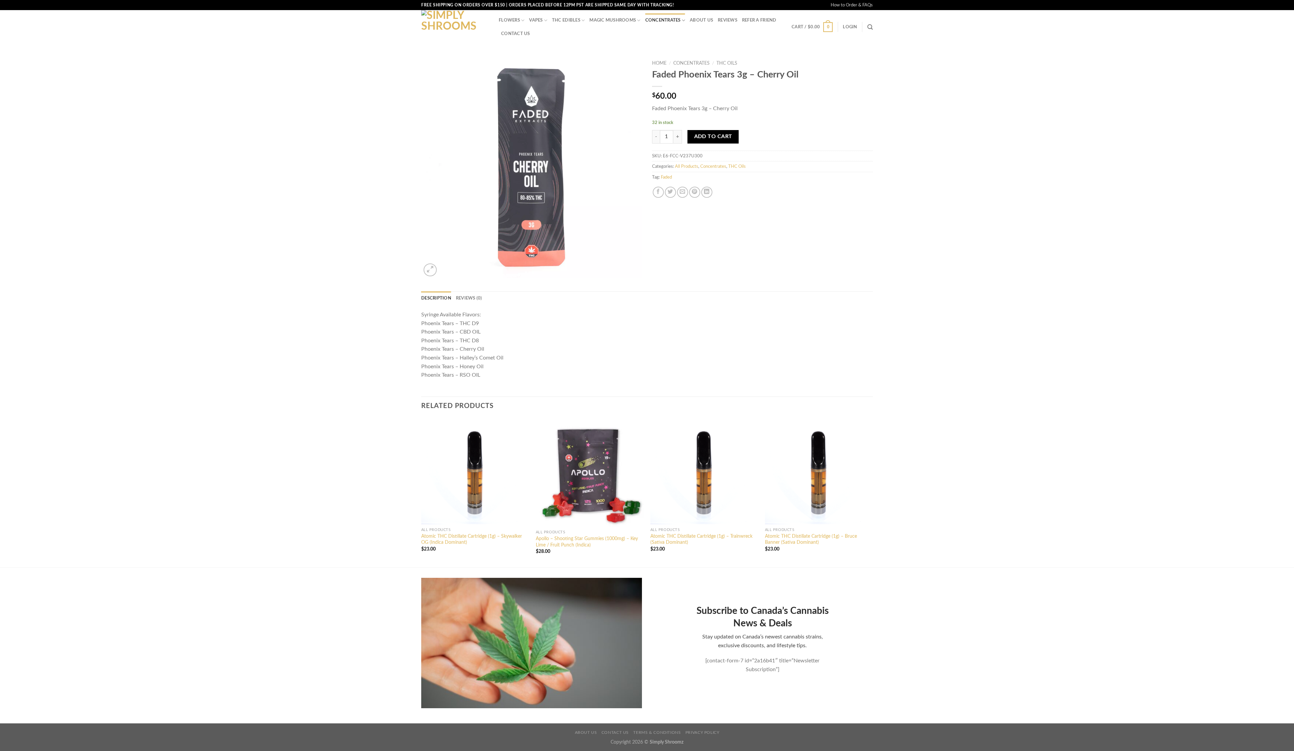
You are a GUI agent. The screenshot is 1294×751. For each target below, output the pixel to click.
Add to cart (713, 136)
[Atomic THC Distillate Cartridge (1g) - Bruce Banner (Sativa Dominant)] (819, 471)
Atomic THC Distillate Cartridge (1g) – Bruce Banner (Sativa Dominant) (811, 539)
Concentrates (663, 20)
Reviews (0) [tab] (469, 298)
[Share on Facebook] (658, 192)
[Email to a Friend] (682, 192)
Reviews (727, 20)
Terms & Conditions (657, 732)
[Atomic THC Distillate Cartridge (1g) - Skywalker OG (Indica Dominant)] (475, 471)
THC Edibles (566, 20)
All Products (686, 166)
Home (659, 63)
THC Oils (726, 63)
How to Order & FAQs (852, 5)
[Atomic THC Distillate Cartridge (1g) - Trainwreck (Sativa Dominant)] (704, 471)
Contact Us (515, 34)
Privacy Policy (702, 732)
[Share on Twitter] (670, 192)
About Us (701, 20)
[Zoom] (430, 270)
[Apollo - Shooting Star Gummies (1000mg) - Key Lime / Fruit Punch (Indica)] (590, 472)
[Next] (872, 492)
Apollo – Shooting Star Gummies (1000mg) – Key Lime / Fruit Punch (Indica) (587, 541)
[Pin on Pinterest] (694, 192)
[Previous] (422, 492)
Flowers (509, 20)
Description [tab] (436, 298)
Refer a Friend (759, 20)
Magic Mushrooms (612, 20)
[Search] (870, 27)
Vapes (536, 20)
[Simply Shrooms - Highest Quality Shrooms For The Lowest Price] (455, 27)
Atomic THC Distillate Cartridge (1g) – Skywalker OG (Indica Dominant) (471, 539)
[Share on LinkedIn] (706, 192)
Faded (666, 177)
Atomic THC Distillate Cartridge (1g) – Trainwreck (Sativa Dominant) (701, 539)
